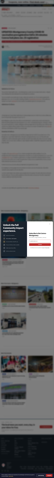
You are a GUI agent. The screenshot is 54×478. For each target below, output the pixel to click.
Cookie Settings (41, 475)
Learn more (11, 476)
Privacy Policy (47, 247)
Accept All (49, 475)
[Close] (50, 224)
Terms (43, 247)
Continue (40, 244)
